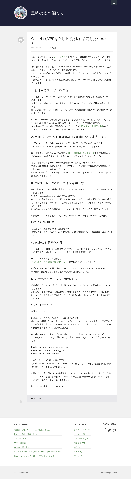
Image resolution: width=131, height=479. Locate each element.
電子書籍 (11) (79, 442)
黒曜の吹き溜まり (47, 13)
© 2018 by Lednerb (21, 472)
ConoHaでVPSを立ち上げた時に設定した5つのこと (70, 41)
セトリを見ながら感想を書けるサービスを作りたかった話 (37, 451)
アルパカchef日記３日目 (92, 126)
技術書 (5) (78, 451)
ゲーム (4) (78, 456)
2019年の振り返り (21, 447)
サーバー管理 (50, 48)
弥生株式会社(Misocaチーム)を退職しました (32, 429)
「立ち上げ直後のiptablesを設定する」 (49, 261)
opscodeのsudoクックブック (81, 152)
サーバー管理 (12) (81, 438)
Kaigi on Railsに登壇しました (26, 434)
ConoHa (37, 398)
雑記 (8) (77, 447)
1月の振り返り (20, 438)
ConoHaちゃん (61, 56)
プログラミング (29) (82, 429)
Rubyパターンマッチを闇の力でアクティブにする (34, 456)
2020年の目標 (20, 442)
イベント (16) (79, 434)
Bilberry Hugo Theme (109, 472)
